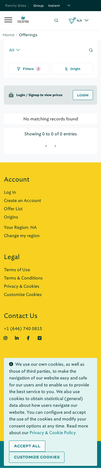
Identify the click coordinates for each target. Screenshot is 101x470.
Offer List (13, 208)
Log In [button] (10, 192)
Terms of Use (17, 269)
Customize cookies (37, 457)
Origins (11, 217)
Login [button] (83, 95)
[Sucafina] (23, 20)
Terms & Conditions (23, 278)
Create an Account (22, 200)
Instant (54, 5)
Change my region (22, 235)
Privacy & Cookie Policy (53, 432)
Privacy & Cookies (21, 286)
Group (38, 5)
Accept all (27, 446)
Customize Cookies (23, 294)
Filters (31, 69)
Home (9, 35)
